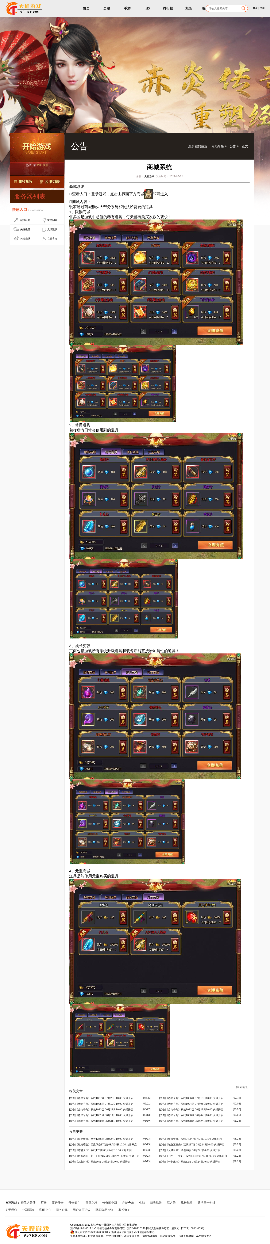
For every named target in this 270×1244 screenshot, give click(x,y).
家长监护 (124, 1209)
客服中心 (45, 1209)
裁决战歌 (156, 1202)
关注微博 (25, 238)
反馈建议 (52, 229)
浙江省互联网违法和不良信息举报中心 (132, 1232)
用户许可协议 (81, 1209)
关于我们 (11, 1209)
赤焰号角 (217, 146)
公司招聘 (28, 1209)
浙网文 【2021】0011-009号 (187, 1228)
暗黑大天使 (28, 1202)
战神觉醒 (187, 1202)
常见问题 (52, 220)
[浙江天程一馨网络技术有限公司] (24, 8)
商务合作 (62, 1209)
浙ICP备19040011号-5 (83, 1228)
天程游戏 (149, 176)
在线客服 (52, 238)
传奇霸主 (74, 1202)
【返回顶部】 (242, 1087)
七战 (142, 1202)
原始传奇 (57, 1202)
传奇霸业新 (109, 1202)
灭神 (44, 1202)
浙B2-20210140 (136, 1228)
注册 (262, 8)
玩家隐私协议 (104, 1209)
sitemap (140, 1209)
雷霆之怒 (91, 1202)
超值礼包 (25, 220)
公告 (233, 146)
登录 (255, 8)
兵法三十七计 (206, 1202)
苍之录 (171, 1202)
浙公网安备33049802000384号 (92, 1232)
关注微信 (25, 229)
